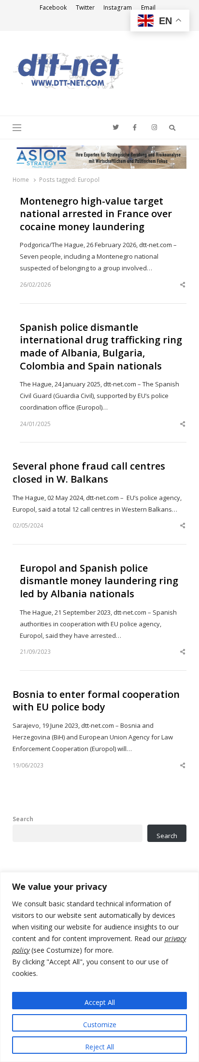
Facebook (53, 7)
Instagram (117, 7)
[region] (99, 967)
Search (23, 819)
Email (148, 7)
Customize (99, 1024)
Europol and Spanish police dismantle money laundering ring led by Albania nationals (99, 581)
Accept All (100, 1002)
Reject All (99, 1046)
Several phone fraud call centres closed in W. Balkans (89, 473)
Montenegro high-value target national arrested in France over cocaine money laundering (96, 214)
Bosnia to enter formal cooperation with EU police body (96, 701)
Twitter (85, 7)
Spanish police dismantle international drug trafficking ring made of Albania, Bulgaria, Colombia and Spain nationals (101, 346)
